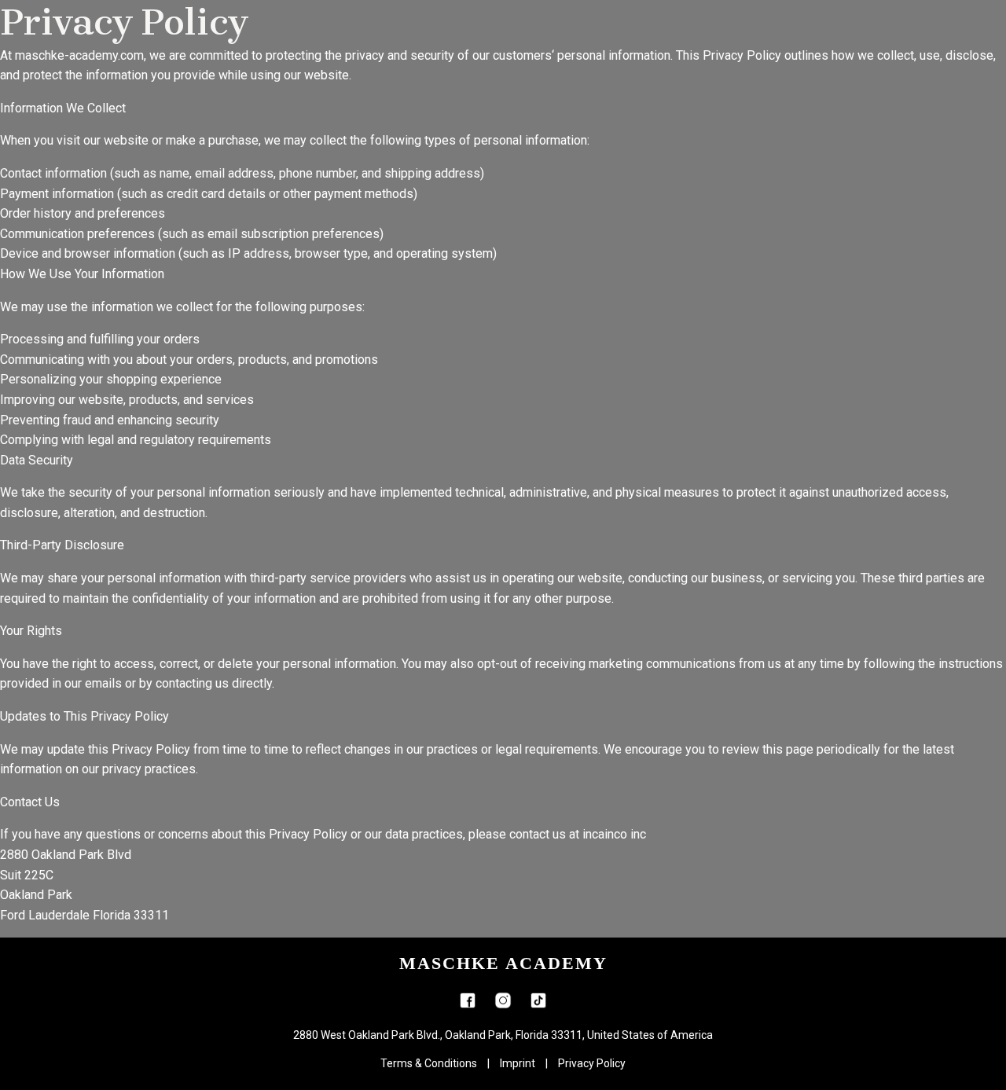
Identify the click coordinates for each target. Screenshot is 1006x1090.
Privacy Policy (592, 1063)
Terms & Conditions (428, 1063)
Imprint (517, 1063)
